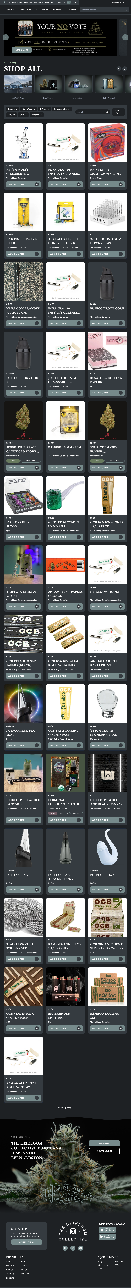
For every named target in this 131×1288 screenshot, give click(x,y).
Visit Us (101, 1268)
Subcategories (60, 109)
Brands (11, 109)
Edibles (9, 1269)
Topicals (10, 1273)
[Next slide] (125, 37)
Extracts (10, 1278)
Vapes (23, 1261)
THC (10, 115)
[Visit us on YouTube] (80, 1248)
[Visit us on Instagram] (72, 1248)
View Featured (104, 1151)
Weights (35, 115)
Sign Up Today (26, 1242)
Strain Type (27, 109)
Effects (43, 109)
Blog (100, 1261)
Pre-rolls (25, 1273)
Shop (8, 1261)
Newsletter (120, 1261)
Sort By (117, 112)
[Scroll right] (124, 68)
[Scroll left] (119, 68)
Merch (24, 1265)
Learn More (22, 50)
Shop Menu (104, 1143)
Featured (10, 1265)
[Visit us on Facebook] (65, 1248)
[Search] (126, 9)
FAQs (117, 1265)
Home (6, 62)
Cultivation (103, 1265)
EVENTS (73, 9)
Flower (24, 1269)
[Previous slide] (6, 37)
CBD (22, 115)
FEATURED (58, 9)
